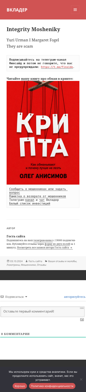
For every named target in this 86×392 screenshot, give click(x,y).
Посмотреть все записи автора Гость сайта (43, 247)
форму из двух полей (57, 244)
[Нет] (81, 379)
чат (42, 199)
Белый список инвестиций (29, 203)
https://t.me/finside (57, 66)
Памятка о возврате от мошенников (37, 196)
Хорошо (20, 386)
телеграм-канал (43, 240)
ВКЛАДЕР (17, 10)
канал (29, 199)
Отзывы (41, 264)
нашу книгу (30, 79)
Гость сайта (35, 261)
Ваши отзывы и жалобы (62, 261)
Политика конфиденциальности (52, 386)
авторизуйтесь (74, 297)
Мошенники (28, 264)
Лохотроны (13, 264)
